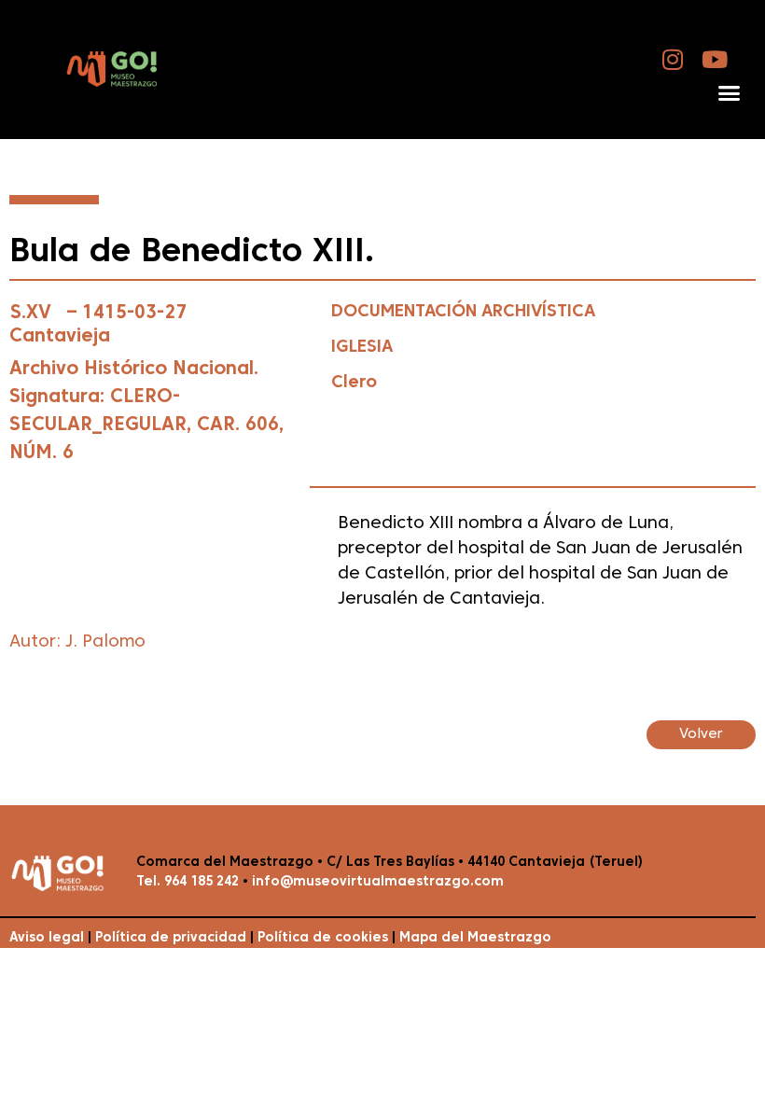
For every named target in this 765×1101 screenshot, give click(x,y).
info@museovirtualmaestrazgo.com (378, 882)
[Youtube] (715, 59)
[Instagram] (673, 59)
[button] (728, 93)
